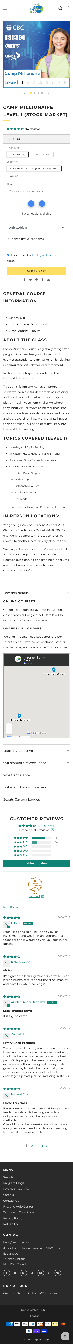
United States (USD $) (34, 1310)
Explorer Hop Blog (16, 1189)
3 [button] (37, 1146)
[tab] (31, 93)
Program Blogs (13, 1183)
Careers (8, 1195)
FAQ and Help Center (18, 1206)
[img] (11, 917)
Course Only (17, 154)
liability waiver (41, 255)
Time (10, 184)
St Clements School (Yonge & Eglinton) (34, 168)
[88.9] (35, 884)
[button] (15, 129)
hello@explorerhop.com (20, 1242)
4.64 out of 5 (46, 826)
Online (14, 175)
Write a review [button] (36, 863)
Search (8, 1177)
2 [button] (32, 1146)
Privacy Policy (12, 1218)
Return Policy (12, 1224)
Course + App (42, 154)
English (34, 1316)
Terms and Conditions (18, 1212)
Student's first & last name (25, 238)
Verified (34, 896)
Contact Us (11, 1200)
